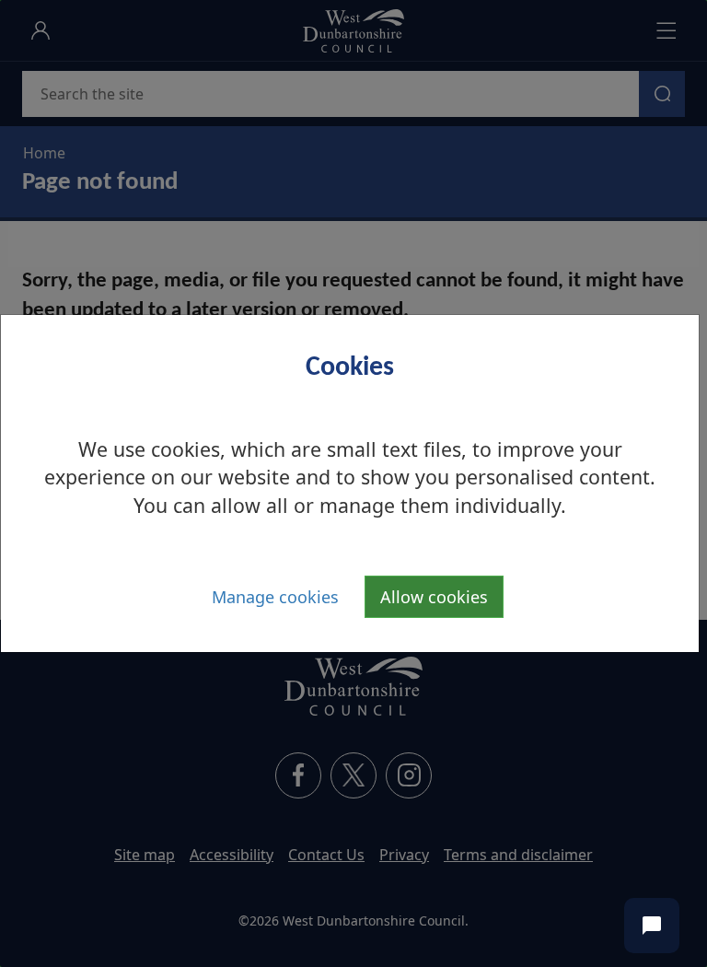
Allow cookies (434, 597)
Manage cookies (275, 597)
